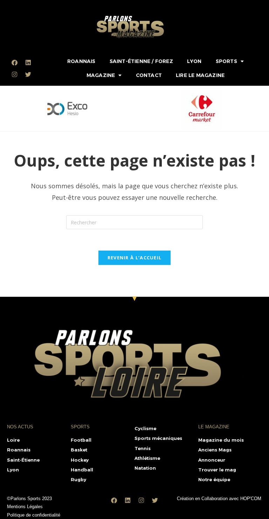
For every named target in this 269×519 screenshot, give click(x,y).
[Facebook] (14, 62)
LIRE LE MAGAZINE (200, 75)
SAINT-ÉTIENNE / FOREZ (141, 61)
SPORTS (226, 61)
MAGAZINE (101, 75)
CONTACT (149, 75)
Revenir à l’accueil (135, 257)
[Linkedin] (28, 62)
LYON (194, 61)
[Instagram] (14, 74)
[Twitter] (28, 74)
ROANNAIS (81, 61)
